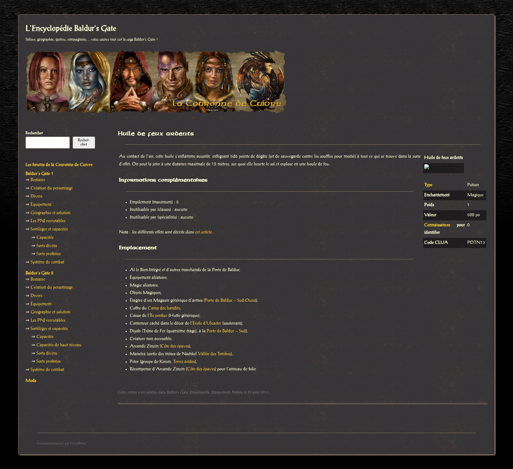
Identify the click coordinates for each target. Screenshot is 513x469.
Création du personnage (52, 188)
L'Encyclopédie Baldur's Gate (71, 28)
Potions (237, 392)
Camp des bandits (164, 308)
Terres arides (184, 362)
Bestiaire (38, 180)
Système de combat (47, 262)
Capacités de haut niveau (59, 345)
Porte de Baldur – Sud (226, 331)
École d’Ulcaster (207, 323)
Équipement (221, 392)
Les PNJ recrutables (48, 221)
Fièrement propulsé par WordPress (61, 443)
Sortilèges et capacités (49, 229)
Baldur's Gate (177, 392)
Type (428, 185)
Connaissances (437, 225)
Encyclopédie (200, 392)
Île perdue (158, 316)
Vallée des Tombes (214, 354)
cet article (203, 232)
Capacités (45, 238)
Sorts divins (47, 246)
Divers (36, 196)
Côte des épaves (175, 346)
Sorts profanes (49, 254)
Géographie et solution (50, 213)
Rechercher (34, 133)
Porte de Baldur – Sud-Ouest (230, 301)
